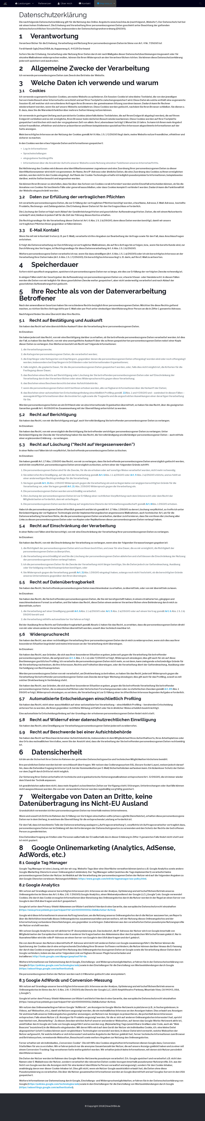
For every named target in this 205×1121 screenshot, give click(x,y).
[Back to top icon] (102, 1099)
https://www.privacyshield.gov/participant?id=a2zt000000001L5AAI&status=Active (67, 910)
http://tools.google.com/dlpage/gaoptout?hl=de (59, 956)
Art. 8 (149, 504)
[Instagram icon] (104, 1111)
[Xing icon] (108, 1111)
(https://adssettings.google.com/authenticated (46, 968)
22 (124, 393)
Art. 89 (168, 689)
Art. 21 (45, 483)
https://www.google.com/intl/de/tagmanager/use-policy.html (112, 878)
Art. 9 (133, 475)
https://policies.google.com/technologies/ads (53, 965)
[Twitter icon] (96, 1111)
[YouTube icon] (100, 1111)
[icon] (111, 1111)
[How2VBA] (5, 3)
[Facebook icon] (93, 1111)
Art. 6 (102, 475)
